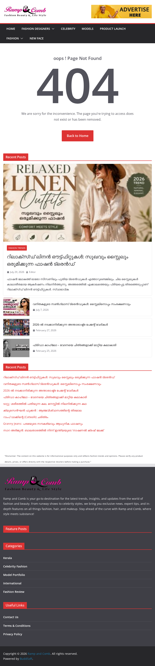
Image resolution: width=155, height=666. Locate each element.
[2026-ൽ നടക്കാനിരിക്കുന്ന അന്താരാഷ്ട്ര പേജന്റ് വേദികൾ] (16, 327)
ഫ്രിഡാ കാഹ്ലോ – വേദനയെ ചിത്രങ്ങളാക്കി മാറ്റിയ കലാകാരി (74, 345)
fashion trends (16, 248)
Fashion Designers (36, 29)
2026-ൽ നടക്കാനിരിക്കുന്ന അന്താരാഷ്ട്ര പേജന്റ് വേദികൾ (70, 324)
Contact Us (10, 617)
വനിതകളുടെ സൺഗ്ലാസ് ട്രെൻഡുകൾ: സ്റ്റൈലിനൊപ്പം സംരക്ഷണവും (82, 304)
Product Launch (113, 29)
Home (10, 29)
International (12, 583)
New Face (37, 38)
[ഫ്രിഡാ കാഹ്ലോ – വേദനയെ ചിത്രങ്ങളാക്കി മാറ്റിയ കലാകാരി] (16, 348)
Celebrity (68, 29)
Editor (32, 272)
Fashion (12, 38)
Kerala (7, 558)
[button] (52, 29)
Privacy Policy (12, 634)
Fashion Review (13, 592)
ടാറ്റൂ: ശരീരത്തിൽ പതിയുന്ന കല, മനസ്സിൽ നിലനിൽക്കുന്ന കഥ (45, 404)
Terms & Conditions (16, 626)
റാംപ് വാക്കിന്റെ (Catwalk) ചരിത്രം (25, 417)
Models (87, 29)
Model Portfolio (14, 575)
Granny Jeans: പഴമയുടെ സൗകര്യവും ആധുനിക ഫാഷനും (43, 424)
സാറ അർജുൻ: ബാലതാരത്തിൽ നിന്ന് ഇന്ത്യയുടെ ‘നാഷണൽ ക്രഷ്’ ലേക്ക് (53, 430)
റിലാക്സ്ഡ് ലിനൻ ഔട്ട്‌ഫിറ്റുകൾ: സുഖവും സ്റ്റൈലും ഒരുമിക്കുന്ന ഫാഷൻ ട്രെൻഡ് (67, 260)
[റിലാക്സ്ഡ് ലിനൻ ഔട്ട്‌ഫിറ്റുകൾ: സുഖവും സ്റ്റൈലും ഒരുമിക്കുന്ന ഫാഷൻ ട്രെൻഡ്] (77, 203)
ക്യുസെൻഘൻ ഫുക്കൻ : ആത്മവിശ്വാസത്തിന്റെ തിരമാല (42, 410)
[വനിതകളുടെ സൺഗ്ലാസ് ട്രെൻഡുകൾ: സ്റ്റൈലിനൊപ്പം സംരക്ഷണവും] (16, 307)
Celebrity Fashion (15, 566)
